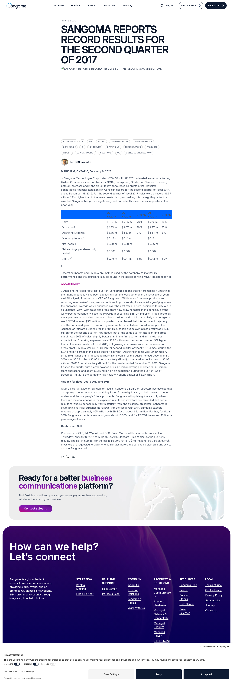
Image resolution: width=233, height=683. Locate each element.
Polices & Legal (111, 593)
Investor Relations (133, 591)
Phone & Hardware (160, 603)
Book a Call (214, 5)
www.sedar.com (70, 283)
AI (82, 141)
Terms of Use (213, 585)
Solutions (105, 153)
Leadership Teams (134, 600)
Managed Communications (162, 592)
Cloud (101, 141)
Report (67, 153)
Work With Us (136, 607)
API (90, 141)
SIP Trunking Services (162, 642)
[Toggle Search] (162, 5)
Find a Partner (189, 5)
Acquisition (69, 141)
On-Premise (95, 147)
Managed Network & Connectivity (161, 614)
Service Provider (85, 153)
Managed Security (159, 625)
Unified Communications (138, 153)
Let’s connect (42, 557)
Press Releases (133, 147)
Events (183, 590)
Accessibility (212, 600)
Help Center (109, 588)
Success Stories (184, 597)
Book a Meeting (81, 586)
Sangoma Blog (188, 585)
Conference (69, 147)
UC (118, 153)
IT (82, 147)
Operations (113, 147)
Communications (143, 141)
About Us (133, 585)
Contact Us (212, 610)
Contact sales (33, 508)
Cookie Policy (213, 590)
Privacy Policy (213, 595)
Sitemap (210, 605)
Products (152, 147)
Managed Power (159, 633)
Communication (119, 141)
